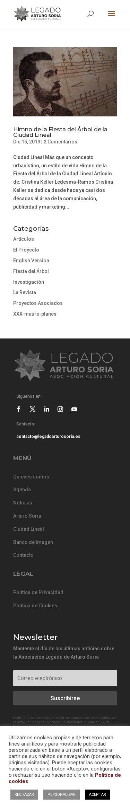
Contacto (23, 555)
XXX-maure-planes (35, 314)
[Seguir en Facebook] (18, 409)
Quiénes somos (31, 476)
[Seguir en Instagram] (60, 409)
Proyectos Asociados (38, 303)
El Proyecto (26, 250)
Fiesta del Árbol (31, 271)
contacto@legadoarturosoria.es (48, 436)
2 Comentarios (60, 141)
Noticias (22, 502)
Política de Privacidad (38, 592)
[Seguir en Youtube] (74, 409)
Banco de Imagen (33, 542)
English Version (31, 260)
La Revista (24, 292)
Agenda (22, 489)
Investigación (28, 282)
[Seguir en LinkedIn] (46, 409)
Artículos (23, 239)
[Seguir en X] (32, 409)
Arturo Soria (27, 516)
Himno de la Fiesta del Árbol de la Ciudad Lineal (60, 132)
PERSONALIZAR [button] (61, 794)
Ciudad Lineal (28, 529)
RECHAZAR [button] (24, 794)
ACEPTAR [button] (97, 794)
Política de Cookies (35, 605)
